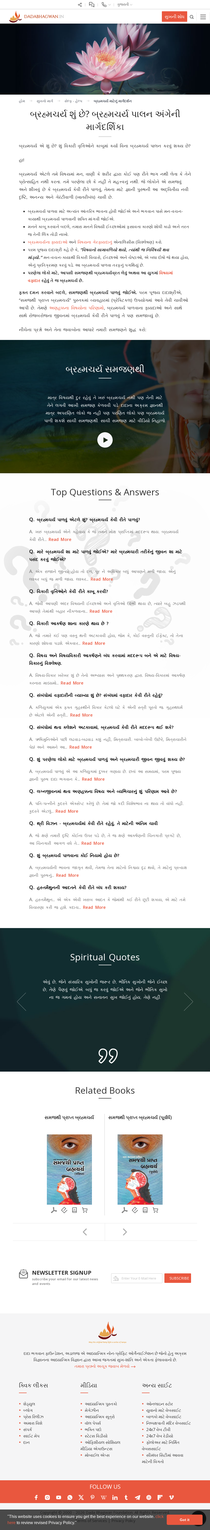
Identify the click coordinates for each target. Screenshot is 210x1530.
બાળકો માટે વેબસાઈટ (163, 1417)
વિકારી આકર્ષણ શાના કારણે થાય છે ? (69, 623)
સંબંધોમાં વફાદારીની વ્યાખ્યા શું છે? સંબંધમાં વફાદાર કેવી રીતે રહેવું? (96, 695)
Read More (59, 539)
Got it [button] (185, 1520)
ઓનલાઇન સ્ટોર (159, 1404)
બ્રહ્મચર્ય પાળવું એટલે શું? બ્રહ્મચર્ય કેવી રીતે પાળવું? (84, 519)
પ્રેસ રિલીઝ (33, 1417)
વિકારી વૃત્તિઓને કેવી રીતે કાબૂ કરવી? (68, 591)
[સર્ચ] (192, 16)
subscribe (179, 1278)
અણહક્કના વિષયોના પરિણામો (76, 308)
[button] (78, 1523)
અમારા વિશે (32, 1423)
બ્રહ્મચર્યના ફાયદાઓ (47, 242)
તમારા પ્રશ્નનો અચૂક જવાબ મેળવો (103, 1366)
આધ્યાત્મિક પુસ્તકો (101, 1404)
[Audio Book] (74, 1210)
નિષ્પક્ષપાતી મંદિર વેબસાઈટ (168, 1423)
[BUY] (84, 1210)
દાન (26, 1442)
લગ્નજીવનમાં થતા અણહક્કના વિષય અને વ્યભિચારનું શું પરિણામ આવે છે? (103, 791)
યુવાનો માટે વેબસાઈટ (163, 1410)
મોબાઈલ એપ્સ (97, 1455)
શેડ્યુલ (29, 1404)
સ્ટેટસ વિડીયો (96, 1436)
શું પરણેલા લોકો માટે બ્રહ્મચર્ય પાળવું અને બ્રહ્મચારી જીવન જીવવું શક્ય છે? (107, 759)
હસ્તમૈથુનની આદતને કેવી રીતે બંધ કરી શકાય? (78, 887)
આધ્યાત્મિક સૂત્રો (100, 1417)
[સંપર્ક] (106, 4)
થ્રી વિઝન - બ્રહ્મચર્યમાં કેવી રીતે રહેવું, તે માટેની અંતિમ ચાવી (93, 823)
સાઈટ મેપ (31, 1436)
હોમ (22, 100)
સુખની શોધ (174, 16)
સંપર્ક (27, 1429)
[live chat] (91, 4)
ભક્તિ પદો (93, 1429)
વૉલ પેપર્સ (93, 1423)
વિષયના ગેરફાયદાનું (95, 242)
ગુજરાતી (123, 4)
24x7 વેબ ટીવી (158, 1429)
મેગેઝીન (92, 1410)
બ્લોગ (28, 1410)
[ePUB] (64, 1210)
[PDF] (54, 1210)
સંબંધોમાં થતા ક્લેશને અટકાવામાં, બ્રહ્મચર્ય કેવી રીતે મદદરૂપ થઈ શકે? (101, 727)
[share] (80, 4)
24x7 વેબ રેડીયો (159, 1436)
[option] (105, 406)
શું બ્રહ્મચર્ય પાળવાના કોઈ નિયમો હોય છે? (74, 855)
